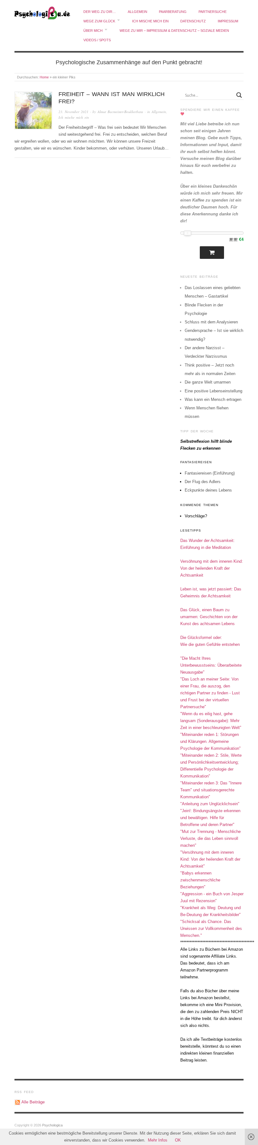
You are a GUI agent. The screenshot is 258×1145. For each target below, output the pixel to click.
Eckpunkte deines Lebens (208, 490)
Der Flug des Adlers (203, 481)
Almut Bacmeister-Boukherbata (120, 111)
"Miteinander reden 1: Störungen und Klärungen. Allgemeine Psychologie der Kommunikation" (210, 741)
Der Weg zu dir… (99, 12)
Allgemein (137, 12)
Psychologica (52, 1125)
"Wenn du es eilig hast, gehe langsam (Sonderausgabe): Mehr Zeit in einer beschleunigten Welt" (210, 720)
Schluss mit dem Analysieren (211, 322)
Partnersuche (213, 12)
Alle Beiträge (33, 1102)
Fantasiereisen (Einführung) (210, 473)
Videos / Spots (97, 40)
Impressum (228, 21)
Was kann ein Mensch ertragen (213, 399)
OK (178, 1140)
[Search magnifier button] (239, 95)
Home (44, 77)
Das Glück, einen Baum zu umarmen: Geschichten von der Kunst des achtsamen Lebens (209, 616)
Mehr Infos (157, 1140)
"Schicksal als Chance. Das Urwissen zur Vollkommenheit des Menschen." (211, 928)
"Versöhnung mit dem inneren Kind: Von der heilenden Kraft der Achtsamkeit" (210, 859)
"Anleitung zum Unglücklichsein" (209, 803)
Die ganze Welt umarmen (208, 382)
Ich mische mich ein (150, 21)
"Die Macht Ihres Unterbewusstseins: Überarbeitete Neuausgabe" (211, 665)
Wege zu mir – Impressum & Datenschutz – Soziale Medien (174, 30)
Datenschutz (193, 21)
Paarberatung (173, 12)
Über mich (93, 30)
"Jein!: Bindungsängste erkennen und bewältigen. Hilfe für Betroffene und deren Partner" (210, 817)
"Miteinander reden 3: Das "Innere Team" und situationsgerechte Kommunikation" (211, 790)
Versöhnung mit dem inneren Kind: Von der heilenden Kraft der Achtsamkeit (211, 568)
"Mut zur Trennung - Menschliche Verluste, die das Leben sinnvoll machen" (210, 838)
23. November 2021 (73, 111)
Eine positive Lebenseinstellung (213, 391)
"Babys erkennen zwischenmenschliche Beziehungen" (200, 880)
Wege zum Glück (99, 21)
